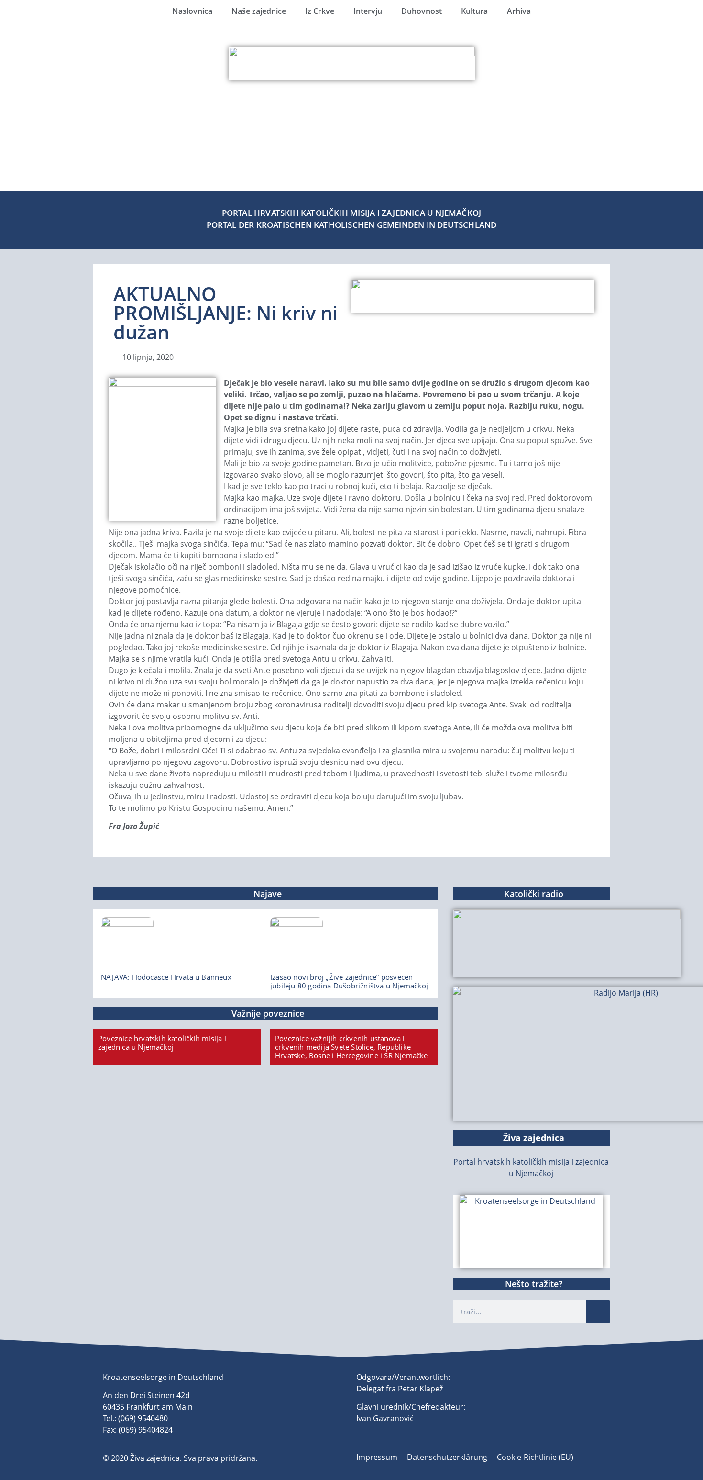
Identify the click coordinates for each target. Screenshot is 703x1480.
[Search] (598, 1311)
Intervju (367, 11)
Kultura (474, 11)
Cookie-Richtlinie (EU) (535, 1457)
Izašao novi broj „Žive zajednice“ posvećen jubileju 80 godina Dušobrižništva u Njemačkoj (349, 981)
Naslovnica (192, 11)
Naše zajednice (258, 11)
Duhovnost (421, 11)
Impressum (376, 1457)
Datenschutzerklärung (447, 1457)
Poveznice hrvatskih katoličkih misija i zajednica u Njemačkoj (162, 1042)
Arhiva (519, 11)
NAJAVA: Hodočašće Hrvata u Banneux (166, 977)
